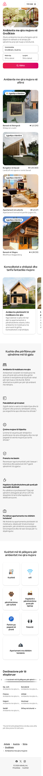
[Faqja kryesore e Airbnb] (4, 4)
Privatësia (16, 768)
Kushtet (25, 768)
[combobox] (20, 49)
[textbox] (12, 58)
